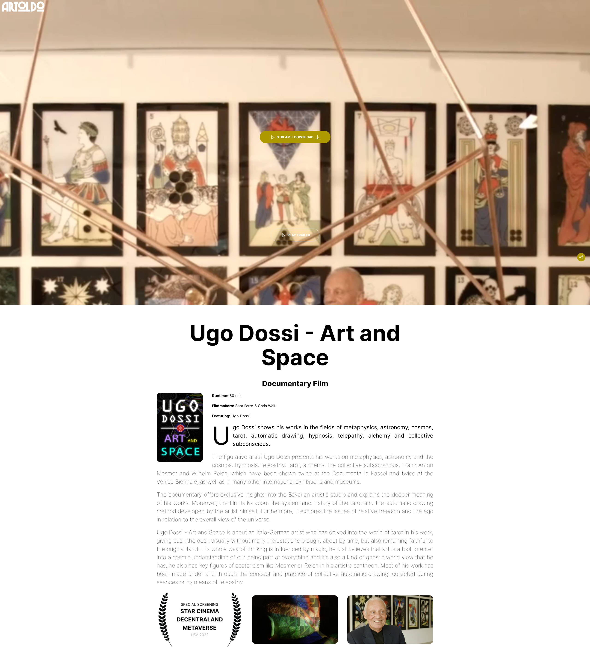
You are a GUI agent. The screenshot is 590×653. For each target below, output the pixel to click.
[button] (295, 619)
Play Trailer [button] (298, 235)
